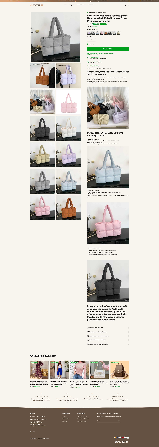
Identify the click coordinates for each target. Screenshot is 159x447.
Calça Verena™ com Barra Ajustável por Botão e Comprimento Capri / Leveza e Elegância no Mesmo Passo (58, 383)
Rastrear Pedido (65, 418)
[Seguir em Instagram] (34, 432)
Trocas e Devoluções (82, 416)
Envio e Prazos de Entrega (83, 418)
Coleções (71, 5)
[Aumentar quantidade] (94, 39)
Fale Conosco (65, 421)
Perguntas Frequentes (82, 421)
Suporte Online (91, 5)
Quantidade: (89, 36)
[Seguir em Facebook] (30, 432)
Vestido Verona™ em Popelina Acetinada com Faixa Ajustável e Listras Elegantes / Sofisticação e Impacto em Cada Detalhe (39, 383)
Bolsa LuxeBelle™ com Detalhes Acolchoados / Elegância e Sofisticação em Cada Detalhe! (99, 383)
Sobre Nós (64, 416)
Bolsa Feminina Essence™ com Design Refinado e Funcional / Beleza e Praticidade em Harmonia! (119, 383)
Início (65, 5)
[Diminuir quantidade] (89, 39)
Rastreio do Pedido (81, 5)
